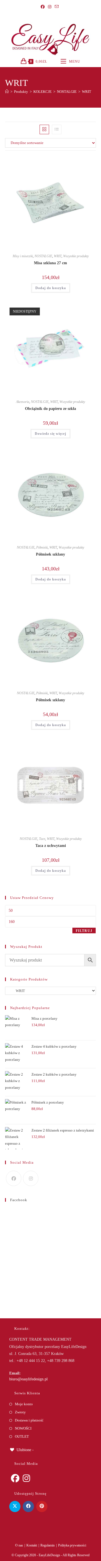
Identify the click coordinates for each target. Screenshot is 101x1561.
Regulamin (47, 1545)
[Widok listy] (56, 129)
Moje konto (24, 1404)
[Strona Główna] (7, 91)
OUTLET (22, 1436)
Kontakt (31, 1545)
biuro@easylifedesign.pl (28, 1379)
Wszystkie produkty (76, 256)
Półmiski (42, 547)
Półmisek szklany (50, 554)
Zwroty (20, 1412)
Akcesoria (22, 402)
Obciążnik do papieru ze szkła (50, 409)
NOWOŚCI (23, 1428)
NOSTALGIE (43, 256)
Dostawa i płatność (29, 1420)
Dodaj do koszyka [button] (50, 288)
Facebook (18, 1200)
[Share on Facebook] (28, 1506)
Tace (42, 839)
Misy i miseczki (23, 256)
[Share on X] (14, 1506)
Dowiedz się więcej (50, 434)
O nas (19, 1545)
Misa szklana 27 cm (50, 263)
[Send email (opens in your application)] (56, 7)
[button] (76, 162)
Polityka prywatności (72, 1545)
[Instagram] (49, 7)
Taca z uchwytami (50, 846)
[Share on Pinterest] (41, 1506)
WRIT (86, 91)
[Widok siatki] (44, 129)
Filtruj (84, 931)
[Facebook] (43, 7)
